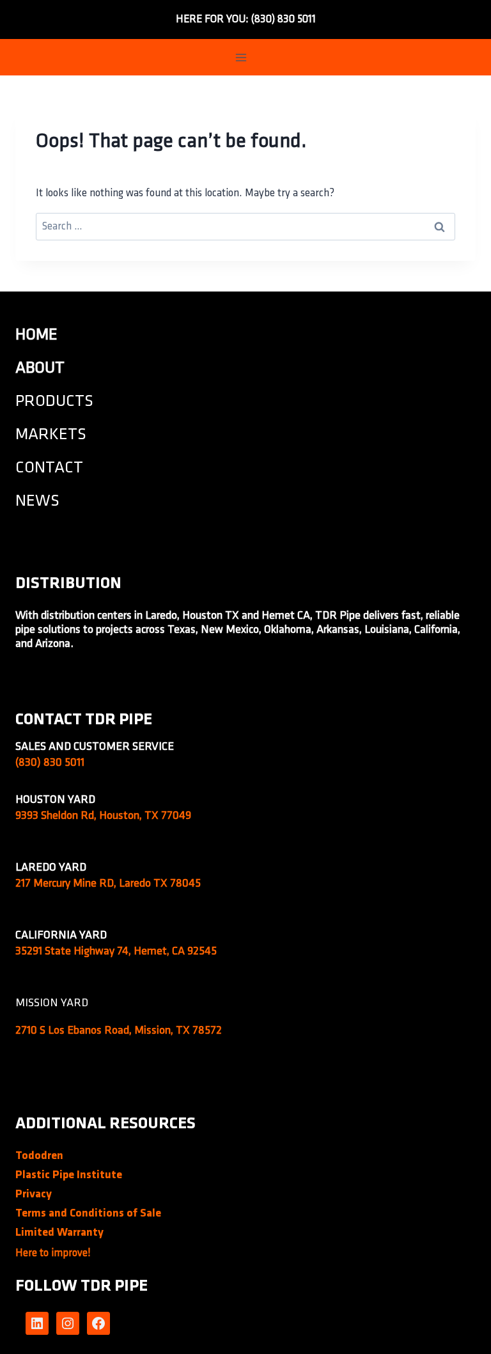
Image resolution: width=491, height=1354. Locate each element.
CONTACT (49, 468)
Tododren (39, 1156)
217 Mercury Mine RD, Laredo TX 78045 (108, 884)
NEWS (37, 501)
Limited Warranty (59, 1233)
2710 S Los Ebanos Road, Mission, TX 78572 (118, 1031)
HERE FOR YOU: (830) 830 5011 (246, 19)
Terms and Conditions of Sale (88, 1214)
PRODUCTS (54, 401)
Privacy (33, 1195)
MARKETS (50, 435)
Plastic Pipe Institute (68, 1175)
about (40, 368)
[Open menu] (241, 57)
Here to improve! (53, 1253)
